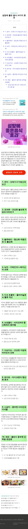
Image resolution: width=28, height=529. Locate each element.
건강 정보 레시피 (14, 13)
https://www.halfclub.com (9, 98)
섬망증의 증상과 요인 (14, 172)
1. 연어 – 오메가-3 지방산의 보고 (16, 32)
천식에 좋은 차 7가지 (6, 505)
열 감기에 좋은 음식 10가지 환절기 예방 (9, 507)
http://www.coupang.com (9, 109)
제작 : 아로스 (2, 523)
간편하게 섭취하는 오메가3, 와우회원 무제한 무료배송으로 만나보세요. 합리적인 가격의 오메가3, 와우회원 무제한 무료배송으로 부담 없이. (14, 114)
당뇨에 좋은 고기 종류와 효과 (8, 498)
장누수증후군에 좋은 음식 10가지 (9, 503)
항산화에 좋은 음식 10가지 (8, 500)
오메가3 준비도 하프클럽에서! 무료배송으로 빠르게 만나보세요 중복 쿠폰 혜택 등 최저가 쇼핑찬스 (9, 103)
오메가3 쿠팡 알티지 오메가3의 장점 (13, 111)
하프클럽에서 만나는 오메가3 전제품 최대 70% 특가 (9, 101)
